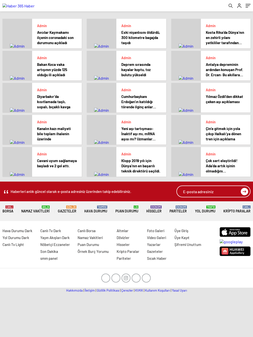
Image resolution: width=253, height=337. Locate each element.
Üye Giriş (181, 230)
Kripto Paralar (237, 209)
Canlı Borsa (87, 230)
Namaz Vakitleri (35, 209)
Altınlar (122, 230)
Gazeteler (67, 209)
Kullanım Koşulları (157, 290)
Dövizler (123, 237)
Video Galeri (156, 237)
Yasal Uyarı (179, 290)
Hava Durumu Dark (17, 230)
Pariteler (178, 209)
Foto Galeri (155, 230)
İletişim (90, 290)
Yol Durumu (205, 209)
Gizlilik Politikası (108, 290)
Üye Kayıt (182, 237)
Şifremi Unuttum (187, 244)
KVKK (139, 290)
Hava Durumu (95, 209)
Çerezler (127, 290)
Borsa (7, 209)
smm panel (49, 258)
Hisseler (154, 209)
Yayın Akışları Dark (55, 237)
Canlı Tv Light (13, 244)
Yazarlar (154, 244)
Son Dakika (49, 251)
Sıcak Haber (157, 258)
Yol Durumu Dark (15, 237)
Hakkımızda (74, 290)
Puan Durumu (126, 209)
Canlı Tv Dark (50, 230)
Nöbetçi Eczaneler (55, 244)
